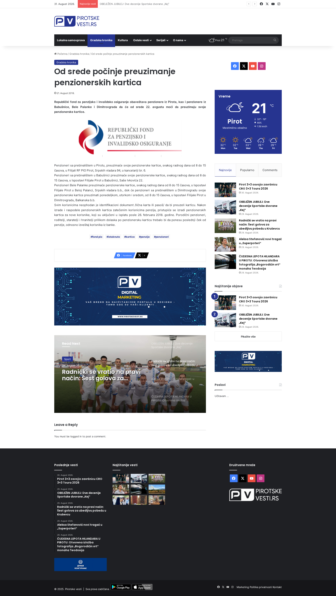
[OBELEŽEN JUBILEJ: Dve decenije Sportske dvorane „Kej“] (225, 207)
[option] (130, 374)
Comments (269, 170)
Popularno (247, 170)
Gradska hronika (101, 40)
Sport (67, 359)
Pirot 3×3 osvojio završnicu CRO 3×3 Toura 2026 (258, 187)
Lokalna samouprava (71, 40)
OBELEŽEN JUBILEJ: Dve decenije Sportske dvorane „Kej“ (258, 206)
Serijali (160, 40)
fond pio (97, 236)
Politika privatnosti (261, 587)
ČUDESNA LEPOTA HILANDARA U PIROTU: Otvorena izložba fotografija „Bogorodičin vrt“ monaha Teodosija (259, 262)
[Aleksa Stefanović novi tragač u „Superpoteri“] (225, 244)
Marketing (243, 587)
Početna (62, 53)
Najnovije (225, 170)
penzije (145, 236)
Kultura (123, 40)
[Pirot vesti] (76, 21)
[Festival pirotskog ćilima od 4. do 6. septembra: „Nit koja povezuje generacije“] (139, 500)
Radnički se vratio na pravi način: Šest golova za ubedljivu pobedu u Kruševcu (147, 3)
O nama (178, 40)
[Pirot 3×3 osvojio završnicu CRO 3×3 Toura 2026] (225, 190)
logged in (76, 436)
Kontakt (277, 587)
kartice (130, 236)
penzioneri (162, 236)
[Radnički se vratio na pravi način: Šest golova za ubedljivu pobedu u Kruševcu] (225, 225)
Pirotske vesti (73, 589)
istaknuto (114, 236)
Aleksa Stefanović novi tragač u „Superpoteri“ (260, 241)
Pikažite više (248, 336)
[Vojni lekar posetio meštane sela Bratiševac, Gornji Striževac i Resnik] (157, 500)
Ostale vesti (141, 40)
